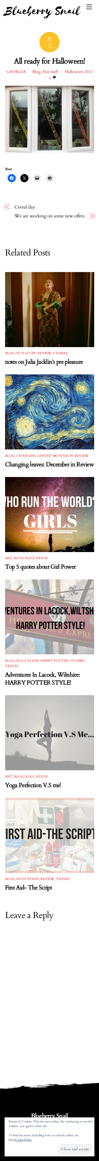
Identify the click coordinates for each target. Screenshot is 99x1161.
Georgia (16, 71)
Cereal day (24, 207)
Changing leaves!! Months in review (52, 456)
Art (8, 558)
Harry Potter (54, 660)
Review (45, 353)
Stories (60, 353)
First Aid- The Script (28, 887)
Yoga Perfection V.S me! (33, 785)
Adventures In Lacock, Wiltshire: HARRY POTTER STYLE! (42, 679)
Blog (36, 72)
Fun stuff (50, 72)
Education (36, 558)
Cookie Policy (23, 1140)
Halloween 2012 (78, 72)
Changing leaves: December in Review (49, 464)
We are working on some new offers (49, 216)
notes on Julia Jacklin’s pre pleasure (44, 362)
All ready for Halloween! (49, 61)
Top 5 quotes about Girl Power (40, 567)
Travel (12, 666)
